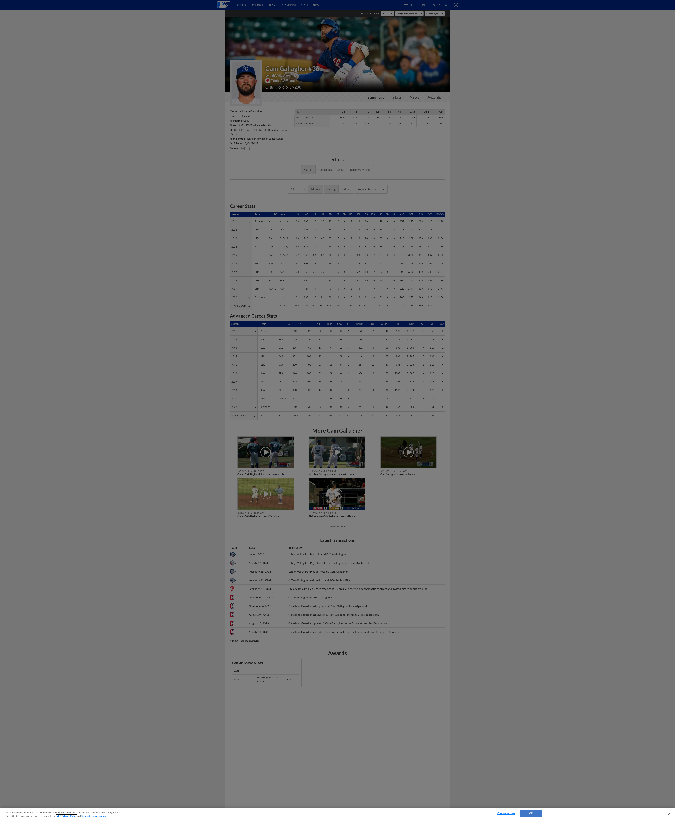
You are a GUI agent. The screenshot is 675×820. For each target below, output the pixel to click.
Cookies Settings (506, 813)
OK (531, 813)
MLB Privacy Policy (66, 816)
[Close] (669, 813)
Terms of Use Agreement (94, 816)
